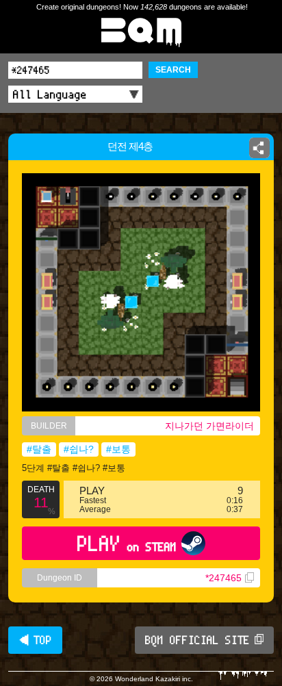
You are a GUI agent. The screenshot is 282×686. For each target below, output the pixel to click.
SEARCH (173, 70)
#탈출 (39, 449)
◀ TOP (35, 640)
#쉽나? (79, 449)
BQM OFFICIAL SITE (197, 640)
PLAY (127, 543)
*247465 (223, 577)
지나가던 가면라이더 (209, 425)
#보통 (118, 449)
